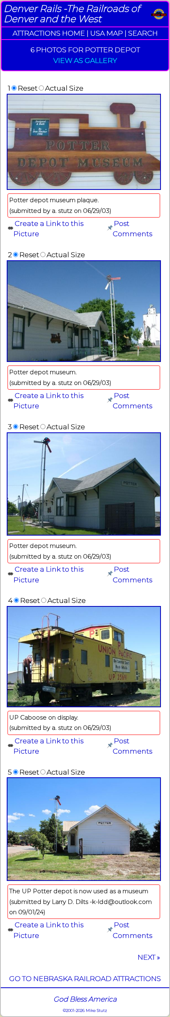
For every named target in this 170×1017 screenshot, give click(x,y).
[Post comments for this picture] (110, 228)
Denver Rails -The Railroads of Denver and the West (72, 14)
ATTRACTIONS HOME (49, 33)
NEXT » (149, 957)
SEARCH (143, 33)
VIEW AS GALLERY (85, 60)
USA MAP (106, 33)
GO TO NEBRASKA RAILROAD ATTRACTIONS (85, 978)
